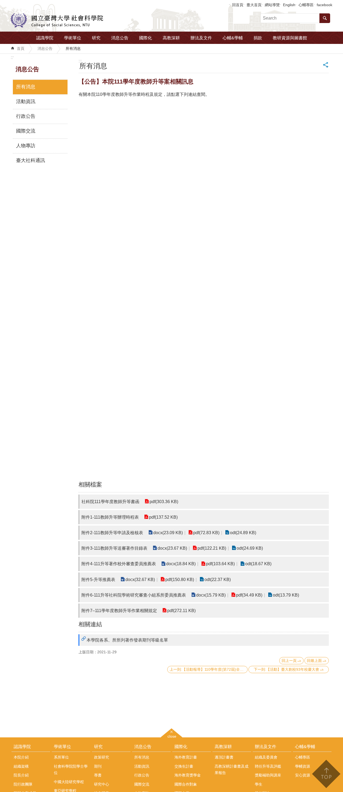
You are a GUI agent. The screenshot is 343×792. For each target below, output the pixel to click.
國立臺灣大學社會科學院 (57, 20)
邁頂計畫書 (224, 757)
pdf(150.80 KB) (179, 579)
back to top (326, 774)
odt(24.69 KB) (250, 548)
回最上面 (314, 660)
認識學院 (44, 38)
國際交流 (25, 131)
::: (12, 57)
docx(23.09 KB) (168, 532)
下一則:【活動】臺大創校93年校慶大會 (286, 669)
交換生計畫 (183, 766)
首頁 (20, 48)
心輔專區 (306, 5)
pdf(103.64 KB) (220, 563)
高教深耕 (171, 38)
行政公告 (25, 116)
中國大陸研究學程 (69, 782)
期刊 (98, 766)
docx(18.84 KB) (181, 563)
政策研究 (101, 757)
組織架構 (21, 766)
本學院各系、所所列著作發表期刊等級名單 (127, 640)
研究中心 (101, 784)
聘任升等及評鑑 (268, 766)
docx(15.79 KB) (211, 595)
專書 (98, 775)
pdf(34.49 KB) (249, 595)
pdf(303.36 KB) (164, 501)
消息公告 (119, 38)
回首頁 (237, 5)
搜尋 (324, 18)
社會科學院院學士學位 (71, 769)
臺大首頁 (254, 5)
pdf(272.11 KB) (181, 610)
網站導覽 (272, 5)
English (289, 5)
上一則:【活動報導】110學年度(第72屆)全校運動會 (209, 669)
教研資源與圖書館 (290, 38)
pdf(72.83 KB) (206, 532)
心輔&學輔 (233, 38)
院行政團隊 (23, 784)
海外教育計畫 (185, 757)
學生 (258, 784)
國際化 (145, 38)
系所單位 (61, 757)
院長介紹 (21, 775)
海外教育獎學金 (187, 775)
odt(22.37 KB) (217, 579)
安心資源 (302, 775)
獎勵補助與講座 (268, 775)
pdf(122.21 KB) (211, 548)
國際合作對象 (185, 784)
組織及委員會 (266, 757)
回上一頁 (289, 660)
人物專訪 (25, 145)
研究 (96, 38)
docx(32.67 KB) (140, 579)
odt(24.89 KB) (243, 532)
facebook (324, 5)
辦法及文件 (201, 38)
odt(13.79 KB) (286, 595)
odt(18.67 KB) (258, 563)
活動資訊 (25, 101)
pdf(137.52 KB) (163, 517)
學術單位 (72, 38)
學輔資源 (302, 766)
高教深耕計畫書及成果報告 (231, 769)
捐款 (257, 38)
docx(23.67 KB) (172, 548)
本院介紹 (21, 757)
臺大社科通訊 (30, 160)
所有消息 (73, 48)
